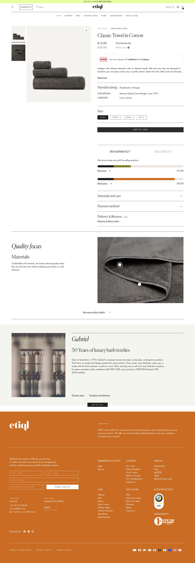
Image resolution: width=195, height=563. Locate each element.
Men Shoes (102, 514)
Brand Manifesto (133, 469)
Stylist (156, 476)
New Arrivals (102, 28)
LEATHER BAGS (91, 15)
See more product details (94, 312)
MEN (78, 15)
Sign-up (101, 469)
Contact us (130, 511)
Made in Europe (133, 476)
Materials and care (109, 196)
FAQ (128, 495)
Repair (129, 508)
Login (100, 466)
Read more (102, 78)
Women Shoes (104, 508)
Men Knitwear (104, 517)
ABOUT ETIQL (132, 15)
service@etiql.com (17, 509)
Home (100, 501)
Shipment (130, 504)
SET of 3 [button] (141, 117)
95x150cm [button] (128, 117)
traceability (162, 151)
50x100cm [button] (115, 117)
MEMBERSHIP (26, 7)
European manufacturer (99, 395)
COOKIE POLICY (64, 550)
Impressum (130, 482)
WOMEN (69, 15)
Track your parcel (133, 498)
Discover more (78, 395)
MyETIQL (158, 473)
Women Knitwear (105, 511)
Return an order (133, 501)
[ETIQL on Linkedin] (29, 531)
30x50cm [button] (103, 117)
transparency (120, 151)
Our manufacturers (134, 479)
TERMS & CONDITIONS (20, 550)
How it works (131, 473)
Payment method (108, 206)
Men (100, 498)
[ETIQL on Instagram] (33, 531)
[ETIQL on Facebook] (24, 531)
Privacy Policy (44, 550)
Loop (156, 469)
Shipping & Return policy (108, 221)
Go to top (97, 405)
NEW (59, 15)
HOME (104, 15)
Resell (163, 479)
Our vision (130, 466)
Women (101, 495)
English (47, 507)
